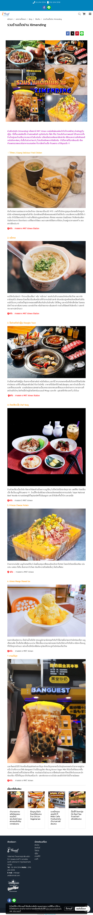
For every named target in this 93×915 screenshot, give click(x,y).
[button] (78, 14)
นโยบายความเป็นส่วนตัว (54, 909)
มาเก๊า (36, 859)
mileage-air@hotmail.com (13, 874)
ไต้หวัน (37, 850)
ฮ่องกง (37, 844)
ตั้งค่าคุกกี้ (69, 909)
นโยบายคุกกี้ (17, 911)
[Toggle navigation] (90, 14)
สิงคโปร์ (37, 847)
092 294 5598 (54, 2)
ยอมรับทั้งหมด (81, 909)
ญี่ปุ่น (36, 853)
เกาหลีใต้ (37, 856)
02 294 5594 (40, 2)
